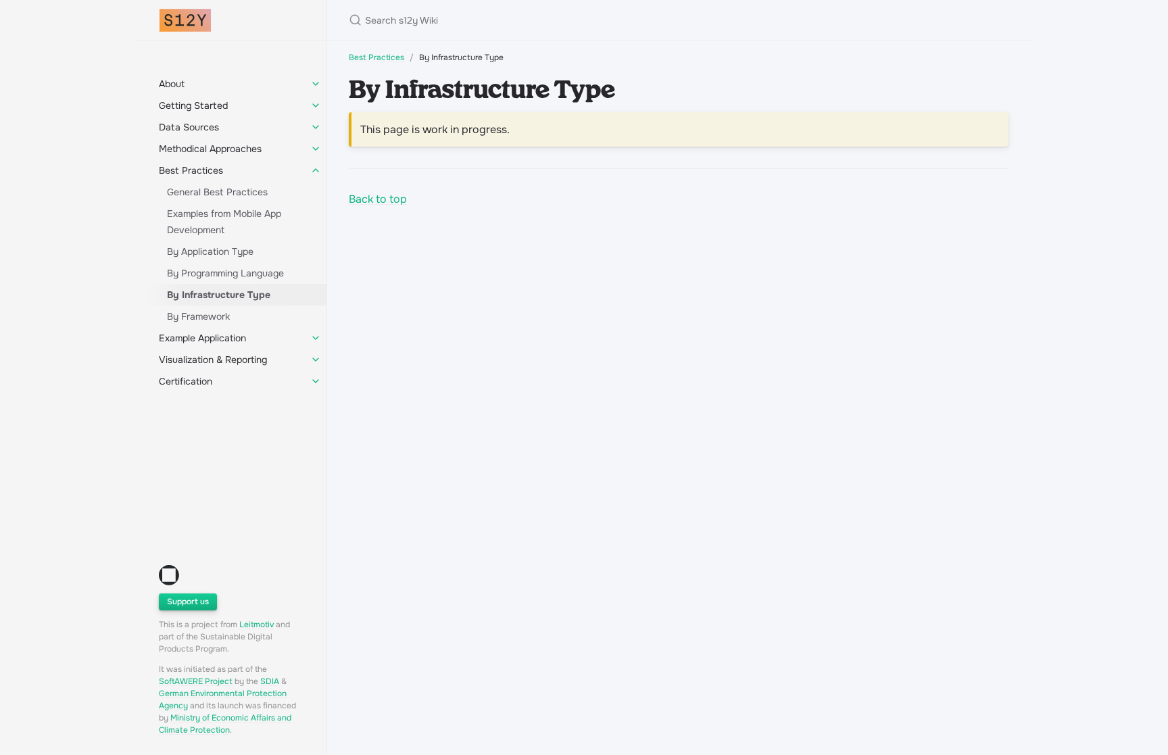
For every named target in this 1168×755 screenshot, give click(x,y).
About (172, 84)
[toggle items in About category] (315, 84)
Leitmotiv (256, 624)
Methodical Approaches (210, 149)
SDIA (269, 681)
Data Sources (189, 127)
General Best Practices (217, 192)
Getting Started (193, 105)
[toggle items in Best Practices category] (315, 170)
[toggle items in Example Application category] (315, 338)
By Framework (198, 316)
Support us (188, 601)
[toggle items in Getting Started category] (315, 105)
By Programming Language (225, 273)
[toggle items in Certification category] (315, 381)
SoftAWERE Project (196, 681)
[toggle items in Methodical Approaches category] (315, 149)
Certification (185, 381)
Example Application (202, 338)
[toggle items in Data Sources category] (315, 127)
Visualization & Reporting (213, 360)
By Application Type (210, 251)
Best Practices (191, 170)
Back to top (378, 199)
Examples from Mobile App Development (224, 222)
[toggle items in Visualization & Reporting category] (315, 359)
